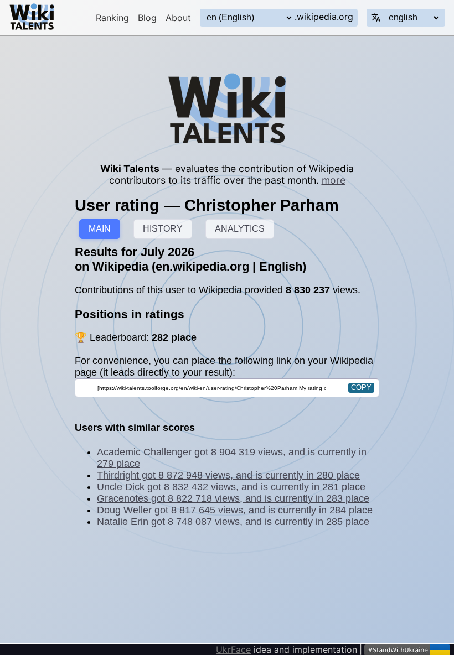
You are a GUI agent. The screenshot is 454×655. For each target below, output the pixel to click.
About (178, 17)
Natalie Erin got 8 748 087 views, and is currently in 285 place (233, 521)
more (333, 180)
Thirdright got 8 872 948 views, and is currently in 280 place (228, 475)
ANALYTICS (240, 228)
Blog (147, 17)
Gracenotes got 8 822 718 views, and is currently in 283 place (233, 498)
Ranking (112, 17)
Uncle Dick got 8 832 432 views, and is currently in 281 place (231, 486)
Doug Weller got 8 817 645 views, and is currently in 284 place (235, 510)
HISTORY (163, 228)
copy (361, 387)
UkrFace (233, 649)
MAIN (100, 228)
